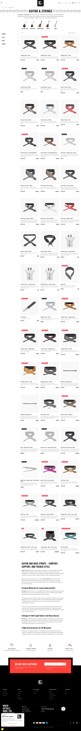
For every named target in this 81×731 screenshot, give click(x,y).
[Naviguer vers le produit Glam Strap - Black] (50, 403)
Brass (19, 695)
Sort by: (69, 33)
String (19, 697)
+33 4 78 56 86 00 (47, 709)
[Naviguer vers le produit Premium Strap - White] (50, 109)
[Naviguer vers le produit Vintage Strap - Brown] (50, 44)
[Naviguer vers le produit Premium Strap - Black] (70, 76)
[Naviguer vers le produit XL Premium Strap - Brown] (50, 174)
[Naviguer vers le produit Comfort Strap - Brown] (50, 76)
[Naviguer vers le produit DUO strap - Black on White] (50, 207)
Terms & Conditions (52, 695)
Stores (34, 693)
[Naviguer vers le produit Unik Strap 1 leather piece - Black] (70, 142)
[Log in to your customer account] (70, 3)
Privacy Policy (51, 697)
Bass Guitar (32, 28)
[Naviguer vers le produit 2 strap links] (30, 306)
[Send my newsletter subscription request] (64, 664)
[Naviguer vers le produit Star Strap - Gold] (70, 469)
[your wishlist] (75, 3)
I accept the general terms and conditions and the (56, 668)
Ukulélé (47, 28)
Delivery (50, 691)
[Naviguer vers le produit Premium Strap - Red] (70, 109)
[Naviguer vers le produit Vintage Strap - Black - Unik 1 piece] (70, 503)
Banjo (56, 28)
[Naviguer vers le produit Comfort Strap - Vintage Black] (30, 338)
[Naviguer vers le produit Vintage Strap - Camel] (70, 44)
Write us (43, 711)
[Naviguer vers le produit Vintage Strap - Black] (30, 44)
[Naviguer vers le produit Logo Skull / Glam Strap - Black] (70, 436)
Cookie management (49, 727)
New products (5, 693)
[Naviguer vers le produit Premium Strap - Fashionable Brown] (50, 142)
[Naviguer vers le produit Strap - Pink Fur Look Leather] (50, 469)
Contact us (51, 698)
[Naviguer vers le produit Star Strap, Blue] (70, 536)
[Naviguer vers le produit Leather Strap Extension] (70, 370)
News (66, 693)
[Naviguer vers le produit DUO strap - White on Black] (30, 207)
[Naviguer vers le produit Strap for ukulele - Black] (30, 240)
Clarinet (19, 693)
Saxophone (20, 691)
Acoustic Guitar (40, 28)
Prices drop (5, 691)
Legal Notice (51, 693)
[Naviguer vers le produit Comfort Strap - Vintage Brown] (50, 338)
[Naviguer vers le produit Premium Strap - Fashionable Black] (30, 142)
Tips (65, 691)
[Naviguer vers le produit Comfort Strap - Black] (30, 76)
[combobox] (75, 33)
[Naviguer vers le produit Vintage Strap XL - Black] (70, 338)
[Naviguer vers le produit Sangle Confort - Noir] (50, 306)
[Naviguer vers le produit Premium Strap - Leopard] (70, 403)
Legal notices (36, 727)
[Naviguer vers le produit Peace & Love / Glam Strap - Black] (50, 436)
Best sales (4, 695)
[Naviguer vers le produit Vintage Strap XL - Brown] (50, 370)
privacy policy (48, 668)
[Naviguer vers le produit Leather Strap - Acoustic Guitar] (70, 240)
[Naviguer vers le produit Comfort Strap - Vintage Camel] (70, 306)
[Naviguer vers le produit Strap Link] (70, 273)
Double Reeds (20, 698)
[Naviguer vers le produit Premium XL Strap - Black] (30, 174)
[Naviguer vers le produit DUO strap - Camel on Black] (50, 503)
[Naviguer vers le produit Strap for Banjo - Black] (50, 240)
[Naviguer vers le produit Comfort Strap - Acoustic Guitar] (30, 273)
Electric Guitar (25, 28)
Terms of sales (42, 727)
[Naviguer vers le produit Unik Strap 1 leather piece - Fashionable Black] (30, 469)
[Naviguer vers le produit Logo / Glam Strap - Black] (30, 436)
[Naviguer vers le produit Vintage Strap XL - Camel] (30, 370)
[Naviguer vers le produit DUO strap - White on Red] (70, 207)
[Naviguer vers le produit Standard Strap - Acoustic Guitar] (50, 273)
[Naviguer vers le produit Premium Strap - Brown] (30, 109)
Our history (35, 691)
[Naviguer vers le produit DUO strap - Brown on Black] (70, 174)
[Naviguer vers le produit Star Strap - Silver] (30, 503)
